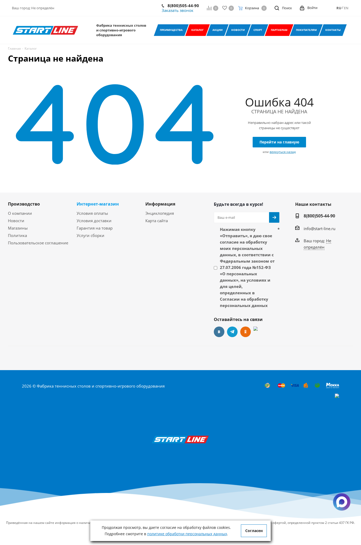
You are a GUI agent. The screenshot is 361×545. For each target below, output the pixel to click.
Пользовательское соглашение (38, 242)
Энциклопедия (159, 213)
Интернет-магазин (98, 204)
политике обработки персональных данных (187, 533)
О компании (20, 213)
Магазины (18, 228)
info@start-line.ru (319, 228)
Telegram (232, 332)
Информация (160, 204)
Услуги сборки (90, 235)
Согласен (254, 530)
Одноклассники (245, 332)
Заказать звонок (177, 10)
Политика (17, 235)
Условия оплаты (92, 213)
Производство (24, 204)
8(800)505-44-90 (183, 5)
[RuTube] (258, 332)
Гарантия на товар (95, 228)
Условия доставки (94, 220)
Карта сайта (156, 220)
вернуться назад (283, 152)
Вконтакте (219, 332)
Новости (16, 220)
